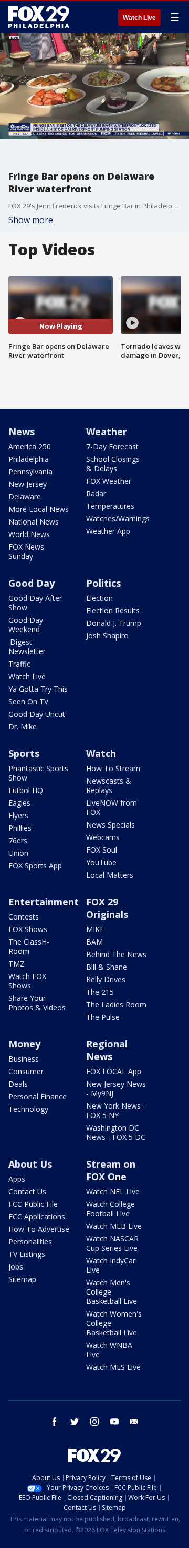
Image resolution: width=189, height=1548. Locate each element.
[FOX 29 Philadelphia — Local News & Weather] (38, 16)
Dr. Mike (22, 726)
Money (24, 1044)
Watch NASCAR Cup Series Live (112, 1243)
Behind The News (116, 954)
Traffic (19, 664)
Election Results (113, 610)
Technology (28, 1109)
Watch (101, 753)
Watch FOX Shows (27, 981)
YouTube (101, 862)
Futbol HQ (25, 790)
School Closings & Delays (113, 463)
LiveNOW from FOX (111, 807)
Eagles (19, 803)
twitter (74, 1421)
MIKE (95, 929)
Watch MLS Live (113, 1367)
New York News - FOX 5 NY (115, 1110)
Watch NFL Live (113, 1191)
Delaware (24, 497)
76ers (17, 840)
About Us (30, 1164)
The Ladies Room (116, 1004)
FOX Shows (27, 929)
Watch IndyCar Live (110, 1265)
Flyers (18, 815)
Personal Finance (37, 1096)
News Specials (110, 825)
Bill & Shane (106, 967)
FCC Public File (33, 1204)
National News (33, 522)
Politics (103, 583)
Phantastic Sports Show (38, 773)
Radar (96, 493)
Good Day (31, 583)
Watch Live (139, 17)
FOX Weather (108, 481)
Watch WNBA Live (109, 1349)
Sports (23, 753)
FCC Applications (36, 1216)
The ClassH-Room (28, 946)
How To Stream (113, 768)
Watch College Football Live (110, 1208)
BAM (94, 942)
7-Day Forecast (112, 446)
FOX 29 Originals (107, 908)
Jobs (15, 1267)
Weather (106, 431)
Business (23, 1059)
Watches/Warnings (118, 518)
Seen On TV (28, 701)
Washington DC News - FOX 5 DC (115, 1132)
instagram (94, 1421)
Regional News (107, 1050)
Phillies (20, 828)
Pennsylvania (30, 471)
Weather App (108, 531)
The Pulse (103, 1017)
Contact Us (27, 1191)
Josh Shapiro (107, 636)
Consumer (26, 1071)
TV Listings (26, 1254)
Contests (23, 917)
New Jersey (27, 484)
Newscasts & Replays (108, 785)
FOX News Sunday (26, 551)
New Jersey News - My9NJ (116, 1088)
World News (29, 534)
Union (18, 853)
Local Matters (109, 875)
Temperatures (110, 506)
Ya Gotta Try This (38, 689)
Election (99, 598)
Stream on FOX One (110, 1170)
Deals (18, 1084)
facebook (54, 1421)
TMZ (16, 964)
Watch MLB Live (114, 1226)
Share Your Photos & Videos (37, 1002)
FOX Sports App (35, 865)
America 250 (29, 446)
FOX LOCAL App (113, 1071)
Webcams (103, 837)
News (21, 431)
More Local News (38, 509)
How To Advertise (38, 1229)
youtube (114, 1421)
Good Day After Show (35, 602)
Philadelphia (28, 459)
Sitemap (22, 1279)
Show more (30, 220)
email (134, 1421)
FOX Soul (101, 850)
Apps (16, 1179)
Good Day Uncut (36, 714)
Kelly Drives (105, 979)
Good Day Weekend (25, 624)
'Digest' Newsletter (27, 646)
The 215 (100, 992)
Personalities (30, 1242)
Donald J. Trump (113, 623)
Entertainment (43, 901)
